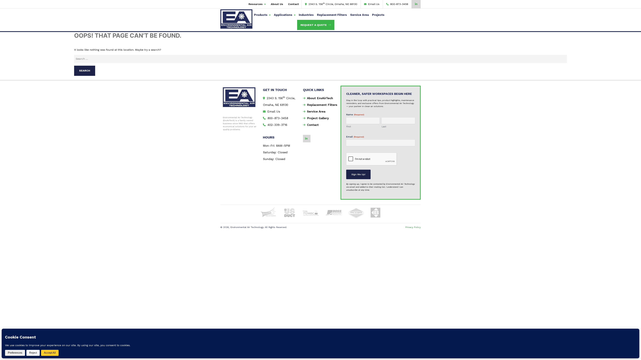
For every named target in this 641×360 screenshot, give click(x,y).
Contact (293, 4)
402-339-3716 (276, 124)
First (348, 126)
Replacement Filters (332, 14)
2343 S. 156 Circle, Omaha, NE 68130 (332, 4)
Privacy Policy (413, 227)
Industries (306, 14)
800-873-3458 (398, 4)
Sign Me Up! (358, 174)
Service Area (359, 14)
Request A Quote (313, 24)
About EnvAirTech (320, 98)
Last (384, 126)
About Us (277, 4)
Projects (378, 14)
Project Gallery (318, 118)
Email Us (373, 4)
